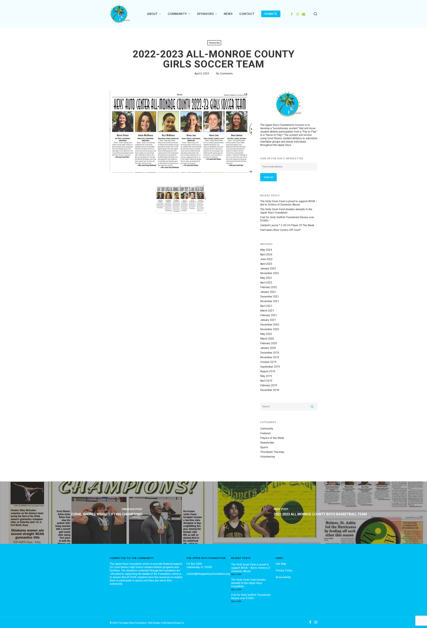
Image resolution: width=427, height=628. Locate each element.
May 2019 (266, 376)
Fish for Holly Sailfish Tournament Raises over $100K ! (287, 219)
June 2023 (266, 259)
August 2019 (267, 371)
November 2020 (269, 329)
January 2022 (268, 291)
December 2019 (269, 352)
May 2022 (266, 277)
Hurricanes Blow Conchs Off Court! (280, 230)
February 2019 (268, 385)
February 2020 (268, 343)
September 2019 (270, 366)
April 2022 (266, 282)
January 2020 (268, 348)
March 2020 (267, 338)
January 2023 (268, 268)
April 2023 (266, 263)
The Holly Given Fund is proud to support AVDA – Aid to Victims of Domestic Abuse (288, 203)
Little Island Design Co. (173, 622)
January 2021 (268, 320)
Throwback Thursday (272, 452)
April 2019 (266, 380)
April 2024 (266, 254)
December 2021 (269, 296)
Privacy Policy (284, 570)
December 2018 (269, 390)
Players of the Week (272, 438)
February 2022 (268, 287)
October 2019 (268, 362)
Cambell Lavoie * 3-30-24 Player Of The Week (287, 225)
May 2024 (266, 249)
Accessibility (283, 577)
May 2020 (266, 334)
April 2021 (266, 305)
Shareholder (267, 442)
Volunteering (267, 456)
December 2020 (269, 324)
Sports (264, 447)
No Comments (224, 73)
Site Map (281, 563)
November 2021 (269, 301)
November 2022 (269, 273)
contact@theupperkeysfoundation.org (208, 573)
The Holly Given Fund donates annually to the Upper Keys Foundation (286, 211)
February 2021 (268, 315)
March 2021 (267, 310)
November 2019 (269, 357)
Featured (214, 42)
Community (266, 428)
